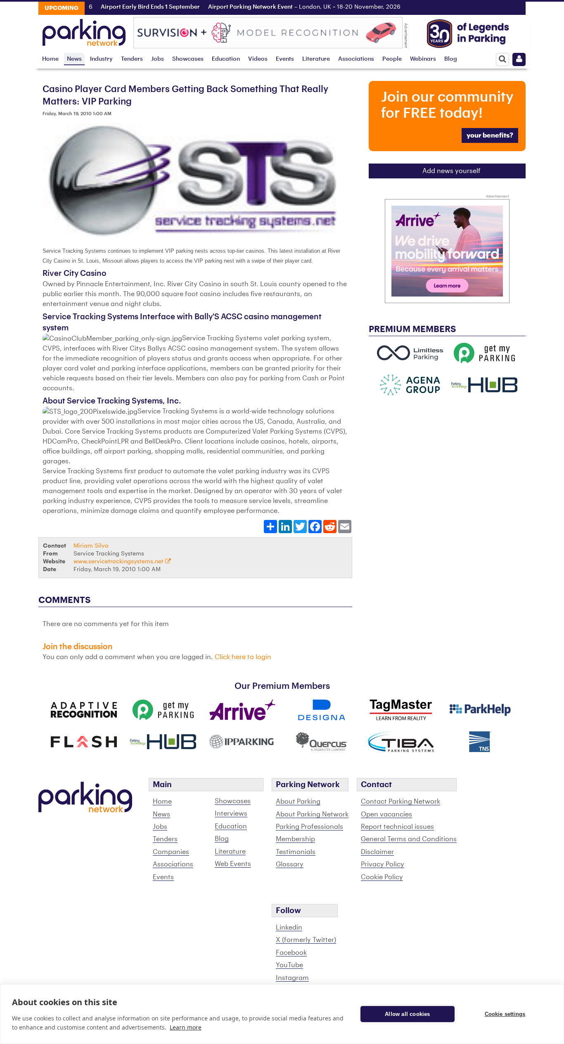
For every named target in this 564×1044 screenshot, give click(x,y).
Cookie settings (505, 1014)
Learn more (185, 1027)
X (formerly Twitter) (306, 940)
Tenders (132, 59)
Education (226, 59)
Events (285, 59)
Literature (316, 59)
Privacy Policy (382, 864)
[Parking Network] (84, 30)
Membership (295, 839)
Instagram (292, 978)
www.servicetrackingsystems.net (119, 561)
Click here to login (243, 657)
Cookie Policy (382, 877)
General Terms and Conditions (409, 839)
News (74, 59)
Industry (101, 59)
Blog (450, 59)
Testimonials (295, 852)
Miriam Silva (91, 545)
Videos (258, 59)
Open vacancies (386, 814)
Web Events (233, 864)
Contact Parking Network (400, 801)
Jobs (157, 59)
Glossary (289, 864)
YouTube (289, 965)
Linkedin (289, 927)
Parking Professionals (309, 826)
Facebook (291, 952)
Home (50, 59)
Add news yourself (451, 171)
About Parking (298, 801)
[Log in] (519, 59)
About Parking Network (312, 814)
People (392, 59)
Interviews (231, 813)
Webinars (423, 59)
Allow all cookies (407, 1014)
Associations (356, 59)
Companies (171, 852)
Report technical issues (397, 826)
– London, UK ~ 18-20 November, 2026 (287, 7)
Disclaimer (377, 852)
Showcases (188, 59)
